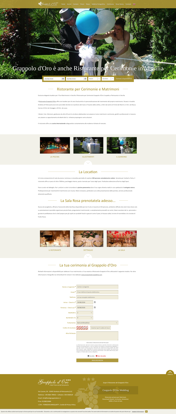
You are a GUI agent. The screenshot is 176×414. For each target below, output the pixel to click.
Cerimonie (110, 4)
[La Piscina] (55, 145)
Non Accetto (101, 356)
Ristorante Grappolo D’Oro (47, 101)
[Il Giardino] (122, 145)
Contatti (128, 4)
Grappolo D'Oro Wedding (116, 390)
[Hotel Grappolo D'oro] (48, 4)
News (88, 4)
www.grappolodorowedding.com (91, 275)
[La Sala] (122, 238)
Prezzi (82, 4)
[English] (134, 4)
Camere (75, 4)
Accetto (92, 356)
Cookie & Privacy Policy (68, 405)
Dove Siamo (120, 4)
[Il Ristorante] (55, 238)
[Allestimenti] (88, 145)
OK (146, 411)
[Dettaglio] (88, 238)
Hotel (63, 4)
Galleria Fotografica (98, 4)
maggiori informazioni (138, 411)
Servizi (69, 4)
